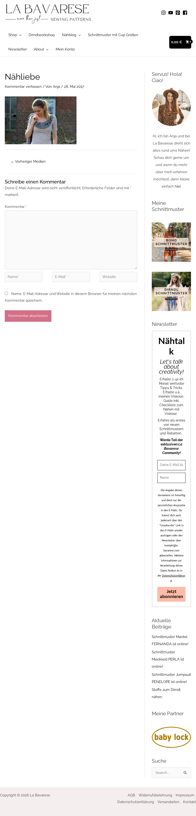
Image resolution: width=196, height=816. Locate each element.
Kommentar (16, 207)
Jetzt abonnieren (171, 594)
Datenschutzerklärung (135, 802)
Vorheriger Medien (28, 161)
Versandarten (169, 802)
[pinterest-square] (178, 12)
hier (178, 186)
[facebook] (186, 12)
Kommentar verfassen (23, 86)
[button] (19, 35)
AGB (131, 795)
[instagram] (164, 12)
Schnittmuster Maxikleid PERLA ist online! (168, 659)
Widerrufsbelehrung (155, 795)
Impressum (185, 795)
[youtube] (171, 12)
